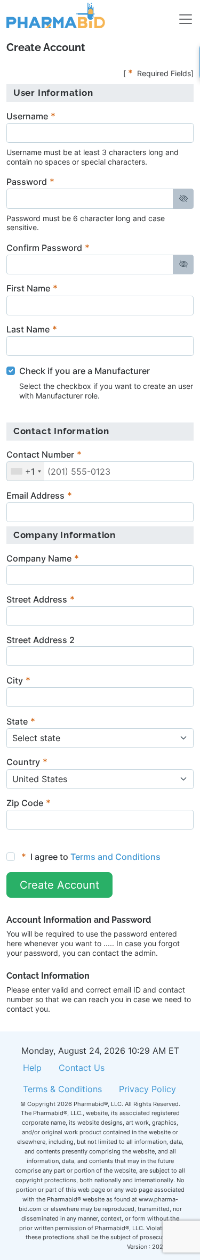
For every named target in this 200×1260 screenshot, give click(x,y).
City (14, 680)
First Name (28, 288)
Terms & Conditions (62, 1089)
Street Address (36, 599)
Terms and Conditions (115, 856)
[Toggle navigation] (179, 16)
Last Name (28, 329)
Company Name (38, 558)
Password (26, 181)
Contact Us (82, 1067)
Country (23, 762)
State (17, 721)
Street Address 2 (40, 640)
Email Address (35, 495)
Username (27, 116)
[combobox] (25, 471)
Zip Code (24, 803)
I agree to (91, 856)
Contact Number (40, 454)
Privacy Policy (147, 1089)
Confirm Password (44, 247)
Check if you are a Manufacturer (84, 370)
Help (32, 1067)
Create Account (59, 885)
